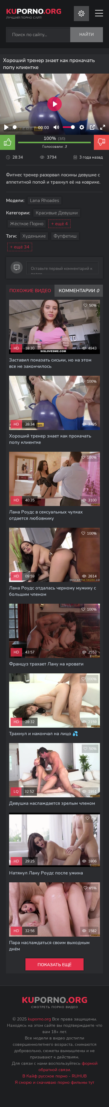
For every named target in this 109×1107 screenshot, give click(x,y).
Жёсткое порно (26, 224)
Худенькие (34, 236)
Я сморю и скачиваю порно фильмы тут (54, 1082)
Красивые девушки (57, 213)
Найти (86, 34)
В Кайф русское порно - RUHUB (54, 1076)
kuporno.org (39, 1019)
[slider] (24, 127)
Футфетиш (65, 236)
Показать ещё (54, 965)
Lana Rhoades (44, 201)
